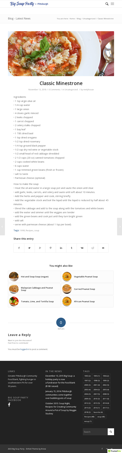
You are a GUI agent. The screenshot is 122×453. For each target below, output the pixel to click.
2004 (97, 389)
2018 (87, 412)
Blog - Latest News (19, 18)
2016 (97, 408)
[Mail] (111, 448)
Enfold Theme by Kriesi (36, 449)
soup (36, 230)
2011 (106, 398)
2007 (97, 394)
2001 (97, 385)
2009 (87, 398)
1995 (97, 376)
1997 (87, 380)
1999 (106, 380)
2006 (87, 394)
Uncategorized (89, 18)
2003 (87, 389)
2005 (106, 389)
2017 (106, 408)
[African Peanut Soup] (119, 226)
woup (88, 421)
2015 (87, 408)
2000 (87, 385)
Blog (79, 18)
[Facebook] (102, 448)
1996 (106, 376)
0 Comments (54, 89)
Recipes (29, 230)
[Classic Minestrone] (61, 53)
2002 (106, 385)
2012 (87, 403)
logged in (24, 349)
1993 (87, 376)
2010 (97, 398)
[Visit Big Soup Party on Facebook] (9, 405)
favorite (98, 412)
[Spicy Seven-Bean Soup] (2, 226)
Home (72, 18)
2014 (106, 403)
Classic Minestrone (61, 83)
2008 (106, 394)
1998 (22, 230)
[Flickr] (107, 448)
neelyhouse (88, 89)
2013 (97, 403)
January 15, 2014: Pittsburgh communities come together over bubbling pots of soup (58, 394)
